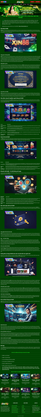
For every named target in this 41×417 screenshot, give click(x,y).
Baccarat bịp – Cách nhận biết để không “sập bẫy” (36, 394)
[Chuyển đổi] (1, 355)
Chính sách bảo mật (15, 410)
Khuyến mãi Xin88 (14, 405)
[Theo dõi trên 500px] (4, 1)
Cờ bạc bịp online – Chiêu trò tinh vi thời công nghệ (15, 394)
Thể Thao (24, 4)
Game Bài (14, 4)
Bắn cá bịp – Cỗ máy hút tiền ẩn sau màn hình (25, 380)
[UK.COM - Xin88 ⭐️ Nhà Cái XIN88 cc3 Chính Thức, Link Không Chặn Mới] (20, 2)
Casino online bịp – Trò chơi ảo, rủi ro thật (5, 380)
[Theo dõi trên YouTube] (2, 1)
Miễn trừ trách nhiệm (15, 412)
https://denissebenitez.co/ (23, 26)
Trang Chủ (10, 4)
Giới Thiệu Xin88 (14, 407)
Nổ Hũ (23, 410)
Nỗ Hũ (21, 4)
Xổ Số (28, 4)
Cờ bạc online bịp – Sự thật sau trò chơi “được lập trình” (26, 394)
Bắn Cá (31, 4)
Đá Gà (18, 4)
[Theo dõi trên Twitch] (5, 1)
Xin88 (3, 20)
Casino (23, 405)
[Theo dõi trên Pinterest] (1, 1)
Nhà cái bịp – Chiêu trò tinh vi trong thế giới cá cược (5, 394)
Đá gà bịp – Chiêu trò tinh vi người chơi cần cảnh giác (36, 380)
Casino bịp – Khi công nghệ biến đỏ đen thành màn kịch (15, 380)
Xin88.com (4, 347)
